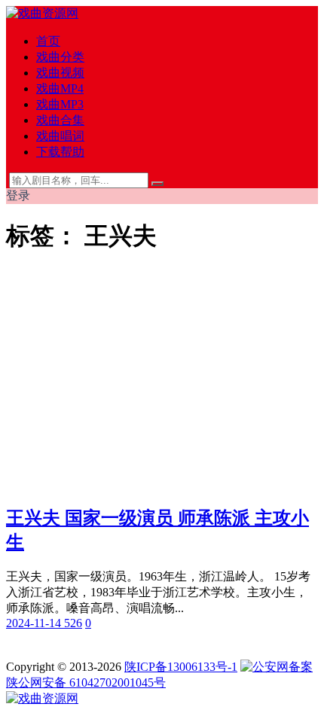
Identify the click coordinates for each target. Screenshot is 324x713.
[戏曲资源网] (42, 13)
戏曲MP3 (60, 104)
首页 (48, 41)
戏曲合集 (60, 120)
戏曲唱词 (60, 135)
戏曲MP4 (60, 88)
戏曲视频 (60, 72)
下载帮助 (60, 151)
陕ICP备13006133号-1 (180, 666)
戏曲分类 (60, 56)
